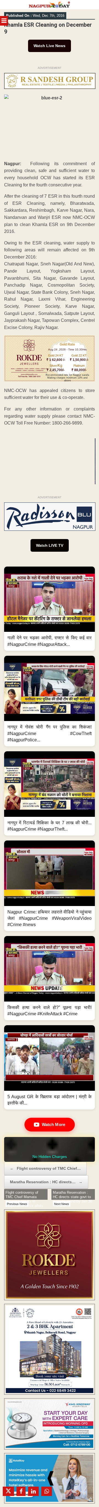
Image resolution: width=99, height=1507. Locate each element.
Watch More (53, 1124)
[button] (49, 609)
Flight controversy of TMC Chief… (45, 1168)
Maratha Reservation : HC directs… (46, 1182)
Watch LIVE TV (49, 545)
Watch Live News (49, 45)
